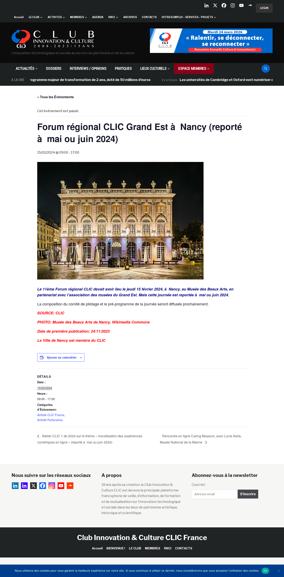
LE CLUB (34, 17)
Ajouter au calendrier (62, 357)
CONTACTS (149, 17)
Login (264, 8)
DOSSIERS (53, 68)
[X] (215, 5)
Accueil (19, 17)
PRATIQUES (123, 68)
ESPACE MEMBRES (192, 68)
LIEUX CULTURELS (153, 68)
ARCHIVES (130, 17)
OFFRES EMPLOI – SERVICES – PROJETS (187, 17)
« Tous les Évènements (55, 96)
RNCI (111, 17)
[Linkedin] (24, 485)
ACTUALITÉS (25, 68)
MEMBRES (77, 17)
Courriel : (199, 485)
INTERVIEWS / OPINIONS (88, 68)
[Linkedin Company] (206, 5)
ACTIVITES (55, 17)
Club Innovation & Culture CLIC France (142, 537)
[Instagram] (233, 5)
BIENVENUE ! (115, 548)
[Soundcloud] (250, 5)
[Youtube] (241, 5)
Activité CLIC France (50, 415)
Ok (265, 570)
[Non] (279, 571)
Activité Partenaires (50, 420)
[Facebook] (224, 5)
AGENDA (97, 17)
